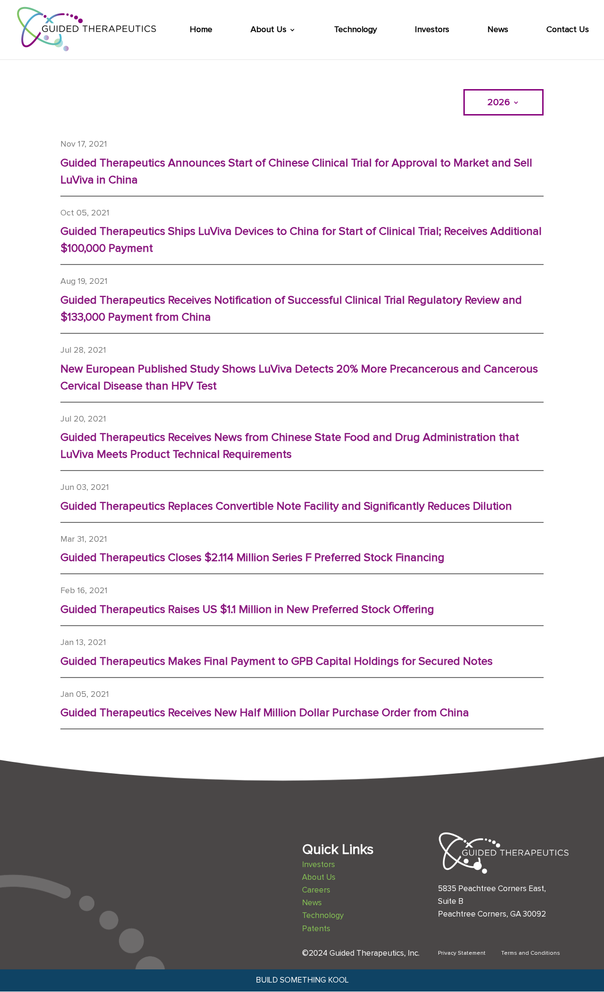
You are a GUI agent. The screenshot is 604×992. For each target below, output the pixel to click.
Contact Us (567, 30)
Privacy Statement (462, 953)
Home (201, 30)
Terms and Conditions (530, 953)
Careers (316, 890)
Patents (316, 929)
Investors (432, 30)
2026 (498, 103)
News (497, 30)
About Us (268, 30)
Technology (355, 30)
